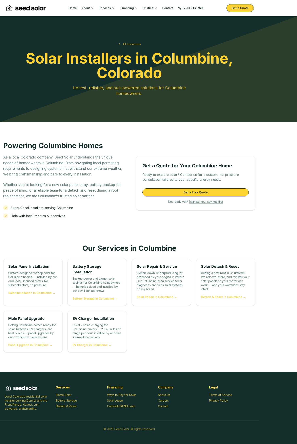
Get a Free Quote (195, 192)
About (86, 8)
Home (73, 8)
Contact (167, 8)
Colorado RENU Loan (121, 406)
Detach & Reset (66, 406)
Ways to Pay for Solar (121, 395)
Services (105, 8)
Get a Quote (240, 8)
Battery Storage (66, 400)
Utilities (148, 8)
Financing (127, 8)
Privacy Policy (218, 400)
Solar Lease (115, 400)
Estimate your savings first (206, 201)
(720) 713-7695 (193, 8)
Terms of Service (220, 395)
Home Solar (64, 395)
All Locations (132, 44)
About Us (164, 395)
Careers (163, 400)
